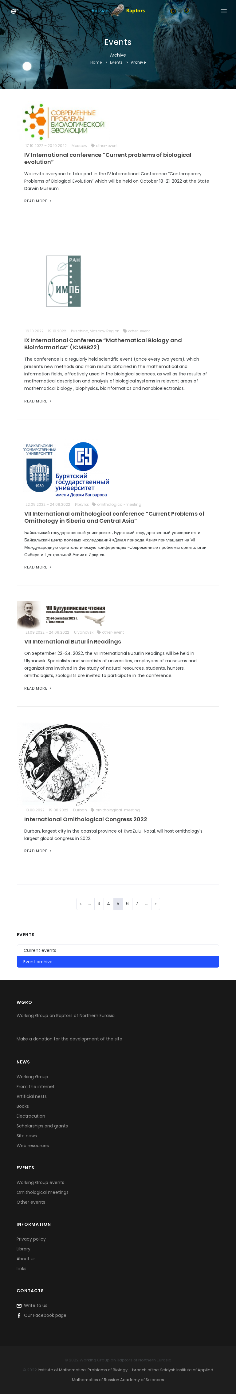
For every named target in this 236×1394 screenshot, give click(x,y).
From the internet (36, 1086)
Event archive (38, 962)
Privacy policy (31, 1239)
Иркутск (81, 504)
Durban (80, 810)
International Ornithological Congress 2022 (85, 819)
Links (21, 1268)
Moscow (79, 145)
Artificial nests (32, 1096)
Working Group (32, 1077)
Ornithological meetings (43, 1192)
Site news (27, 1136)
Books (23, 1106)
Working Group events (40, 1182)
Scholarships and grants (42, 1126)
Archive (138, 62)
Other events (31, 1202)
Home (96, 62)
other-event (107, 145)
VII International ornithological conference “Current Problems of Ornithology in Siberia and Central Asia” (114, 517)
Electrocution (31, 1116)
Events (116, 62)
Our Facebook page (44, 1315)
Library (23, 1249)
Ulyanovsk (83, 632)
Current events (40, 950)
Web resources (33, 1146)
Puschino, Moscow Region (95, 331)
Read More (36, 201)
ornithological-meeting (119, 504)
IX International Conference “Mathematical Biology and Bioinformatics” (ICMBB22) (103, 343)
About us (26, 1259)
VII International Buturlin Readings (72, 641)
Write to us (34, 1305)
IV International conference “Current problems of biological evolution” (107, 158)
